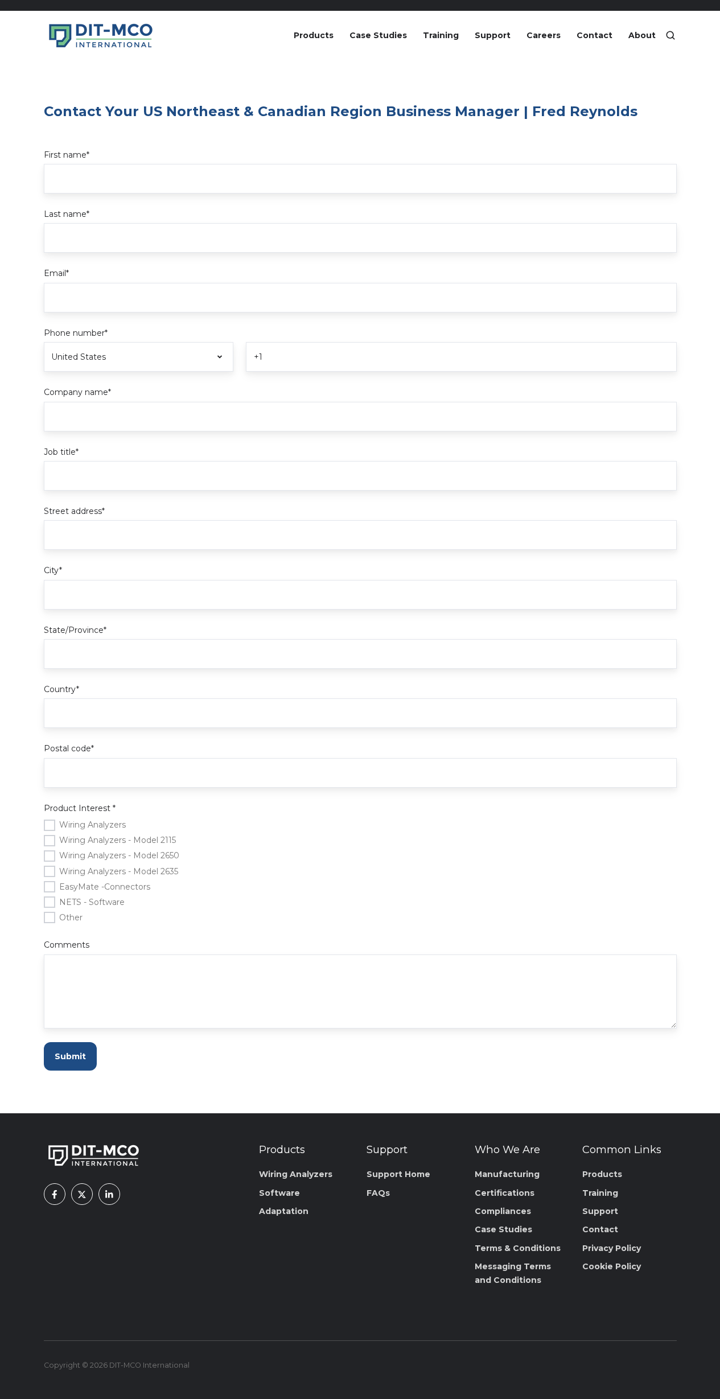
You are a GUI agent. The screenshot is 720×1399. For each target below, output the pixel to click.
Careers (543, 35)
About (642, 35)
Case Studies (378, 35)
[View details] (54, 1194)
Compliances (503, 1211)
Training (441, 35)
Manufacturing (507, 1174)
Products (314, 35)
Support (493, 35)
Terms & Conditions (518, 1248)
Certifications (504, 1193)
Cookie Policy (611, 1266)
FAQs (378, 1193)
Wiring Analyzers (295, 1174)
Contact (594, 35)
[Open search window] (670, 35)
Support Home (398, 1174)
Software (279, 1193)
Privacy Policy (611, 1248)
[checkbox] (360, 870)
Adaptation (283, 1211)
